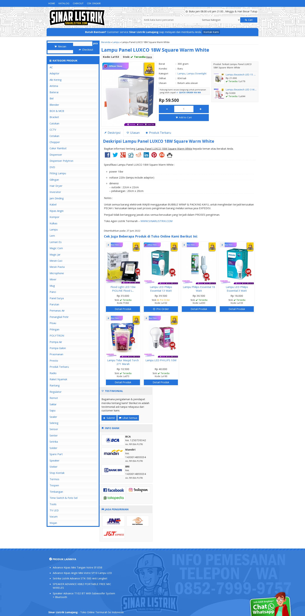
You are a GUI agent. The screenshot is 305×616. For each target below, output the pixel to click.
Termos (54, 479)
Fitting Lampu (58, 173)
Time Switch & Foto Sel (63, 498)
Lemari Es (56, 242)
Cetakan (54, 136)
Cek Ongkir (94, 3)
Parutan (54, 304)
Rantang (55, 385)
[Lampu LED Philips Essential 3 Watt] (237, 263)
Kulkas (53, 223)
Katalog (64, 3)
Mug (52, 285)
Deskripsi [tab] (114, 133)
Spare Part (56, 454)
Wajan (53, 523)
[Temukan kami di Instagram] (138, 489)
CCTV (53, 129)
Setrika (54, 441)
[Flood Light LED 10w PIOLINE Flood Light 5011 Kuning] (123, 263)
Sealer (53, 416)
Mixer (53, 279)
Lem (52, 235)
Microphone (57, 273)
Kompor (54, 217)
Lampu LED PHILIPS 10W (161, 360)
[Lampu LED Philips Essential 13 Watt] (161, 263)
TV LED (54, 510)
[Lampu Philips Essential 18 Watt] (199, 263)
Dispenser (56, 154)
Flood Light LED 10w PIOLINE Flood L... (123, 288)
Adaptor (54, 73)
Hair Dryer (56, 185)
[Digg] (130, 156)
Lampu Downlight (196, 73)
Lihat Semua (129, 418)
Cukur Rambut (58, 148)
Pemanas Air (57, 310)
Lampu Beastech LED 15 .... (241, 74)
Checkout (87, 49)
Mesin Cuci (56, 260)
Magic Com (56, 248)
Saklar (53, 404)
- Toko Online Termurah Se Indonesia (86, 612)
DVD (52, 167)
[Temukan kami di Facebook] (113, 489)
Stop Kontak (57, 473)
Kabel (53, 204)
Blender (54, 104)
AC (51, 67)
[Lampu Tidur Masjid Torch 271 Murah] (123, 336)
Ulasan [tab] (134, 133)
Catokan (54, 123)
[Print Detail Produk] (169, 156)
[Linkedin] (146, 156)
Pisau (53, 323)
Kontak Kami (211, 32)
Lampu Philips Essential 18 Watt (199, 288)
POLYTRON (57, 335)
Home (51, 3)
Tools (53, 504)
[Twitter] (115, 156)
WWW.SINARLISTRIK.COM (156, 221)
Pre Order (162, 309)
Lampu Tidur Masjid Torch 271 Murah (123, 362)
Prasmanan (56, 354)
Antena (54, 86)
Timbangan (56, 491)
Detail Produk (123, 309)
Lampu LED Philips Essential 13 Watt (161, 288)
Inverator (55, 192)
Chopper (55, 142)
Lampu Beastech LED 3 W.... (241, 89)
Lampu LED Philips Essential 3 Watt (237, 288)
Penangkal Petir (59, 317)
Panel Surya (57, 298)
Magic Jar (55, 254)
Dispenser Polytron (61, 160)
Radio (53, 373)
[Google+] (123, 156)
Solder (53, 448)
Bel (51, 98)
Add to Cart (185, 117)
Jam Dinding (57, 198)
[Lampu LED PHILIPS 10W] (161, 336)
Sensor (54, 429)
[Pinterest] (154, 156)
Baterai (54, 92)
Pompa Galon (58, 348)
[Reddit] (138, 156)
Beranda (105, 42)
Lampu (115, 42)
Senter (54, 435)
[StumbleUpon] (161, 156)
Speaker (54, 460)
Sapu (52, 410)
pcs (95, 43)
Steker (54, 466)
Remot (54, 398)
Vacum (54, 516)
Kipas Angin (57, 210)
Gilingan (54, 179)
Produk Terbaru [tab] (159, 133)
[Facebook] (107, 156)
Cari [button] (250, 19)
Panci (53, 292)
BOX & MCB (57, 111)
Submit (110, 418)
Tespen (54, 485)
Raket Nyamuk (58, 379)
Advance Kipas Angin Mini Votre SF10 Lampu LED (82, 573)
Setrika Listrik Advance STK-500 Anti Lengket (80, 578)
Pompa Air (56, 342)
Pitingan (54, 329)
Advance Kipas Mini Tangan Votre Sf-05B (77, 567)
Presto (54, 360)
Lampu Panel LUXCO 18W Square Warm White (155, 50)
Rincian (61, 46)
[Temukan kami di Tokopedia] (113, 497)
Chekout (78, 3)
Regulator (56, 391)
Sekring (54, 423)
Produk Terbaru (59, 366)
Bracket (54, 117)
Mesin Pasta (57, 267)
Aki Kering (56, 79)
